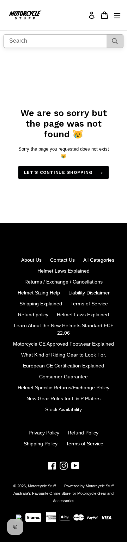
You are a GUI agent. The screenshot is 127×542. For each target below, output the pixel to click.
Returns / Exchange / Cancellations (63, 282)
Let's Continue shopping (58, 172)
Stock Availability (63, 409)
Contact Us (62, 260)
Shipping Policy (41, 443)
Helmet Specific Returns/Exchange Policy (63, 387)
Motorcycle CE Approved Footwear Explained (63, 344)
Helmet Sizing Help (39, 293)
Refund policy (33, 314)
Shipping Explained (40, 303)
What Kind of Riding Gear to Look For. (63, 355)
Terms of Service (89, 303)
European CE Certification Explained (63, 366)
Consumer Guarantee (63, 376)
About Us (31, 260)
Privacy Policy (44, 433)
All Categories (98, 260)
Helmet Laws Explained (63, 271)
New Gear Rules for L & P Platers (63, 398)
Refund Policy (83, 433)
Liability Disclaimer (89, 293)
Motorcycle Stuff (42, 486)
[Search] (115, 41)
